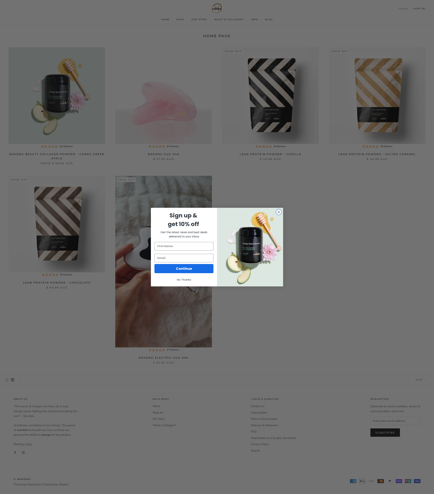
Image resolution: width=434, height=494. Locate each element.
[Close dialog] (279, 212)
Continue (184, 268)
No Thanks (184, 280)
